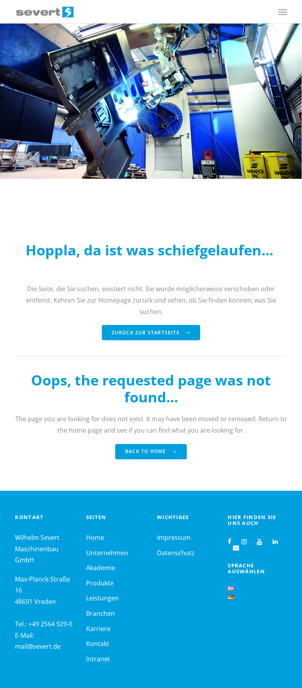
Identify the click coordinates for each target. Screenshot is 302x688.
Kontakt (97, 643)
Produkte (100, 583)
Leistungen (102, 598)
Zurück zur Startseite (146, 332)
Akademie (100, 567)
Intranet (98, 659)
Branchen (100, 613)
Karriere (98, 628)
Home (95, 537)
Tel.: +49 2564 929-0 (43, 624)
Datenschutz (176, 553)
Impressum (174, 537)
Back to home (146, 451)
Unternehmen (107, 553)
